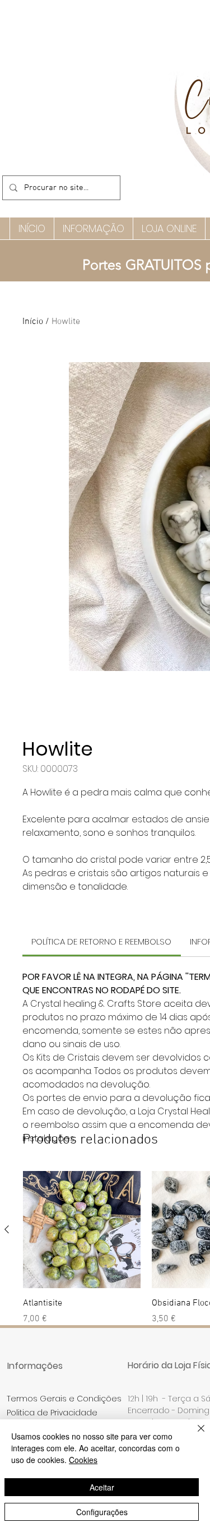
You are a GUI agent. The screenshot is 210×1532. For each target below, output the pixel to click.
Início (32, 321)
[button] (93, 228)
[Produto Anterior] (6, 1229)
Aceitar (102, 1487)
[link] (101, 941)
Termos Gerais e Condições (64, 1398)
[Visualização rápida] (82, 1230)
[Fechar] (194, 1435)
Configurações (102, 1511)
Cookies (83, 1459)
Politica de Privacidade (52, 1412)
